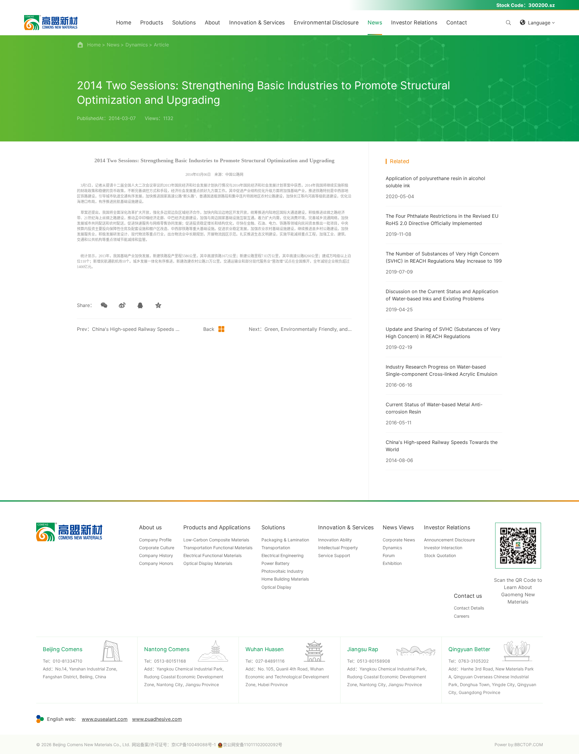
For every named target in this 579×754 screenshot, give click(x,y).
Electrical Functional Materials (212, 555)
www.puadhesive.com (157, 719)
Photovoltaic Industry (282, 571)
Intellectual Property (338, 547)
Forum (389, 555)
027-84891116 (270, 661)
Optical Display (276, 587)
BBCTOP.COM (528, 744)
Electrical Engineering (282, 555)
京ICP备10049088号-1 (193, 744)
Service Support (334, 555)
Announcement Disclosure (449, 539)
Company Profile (155, 539)
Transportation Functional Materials (217, 547)
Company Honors (156, 563)
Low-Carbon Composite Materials (216, 539)
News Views (398, 527)
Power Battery (275, 563)
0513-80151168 (170, 661)
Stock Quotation (440, 555)
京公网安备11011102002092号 (252, 744)
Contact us (468, 596)
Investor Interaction (443, 547)
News (113, 45)
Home (94, 45)
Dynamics (136, 45)
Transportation (275, 547)
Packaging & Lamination (285, 539)
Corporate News (399, 539)
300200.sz (541, 5)
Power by (504, 744)
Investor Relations (447, 527)
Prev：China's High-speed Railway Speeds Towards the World (128, 329)
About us (150, 527)
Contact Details (469, 607)
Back (208, 329)
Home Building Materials (285, 578)
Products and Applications (216, 527)
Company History (156, 555)
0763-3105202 (473, 661)
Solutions (273, 527)
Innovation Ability (335, 539)
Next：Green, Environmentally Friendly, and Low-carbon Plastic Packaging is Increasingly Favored (300, 329)
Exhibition (392, 563)
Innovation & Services (346, 527)
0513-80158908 (373, 661)
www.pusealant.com (105, 719)
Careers (461, 616)
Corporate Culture (156, 547)
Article (161, 45)
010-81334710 (67, 661)
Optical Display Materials (207, 563)
